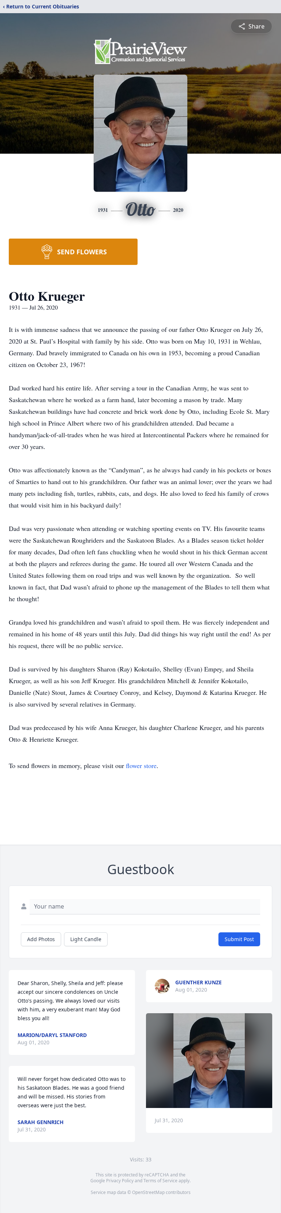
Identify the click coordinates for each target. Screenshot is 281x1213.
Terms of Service (160, 1181)
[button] (209, 1060)
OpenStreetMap (148, 1192)
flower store (141, 765)
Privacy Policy (120, 1181)
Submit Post (239, 939)
